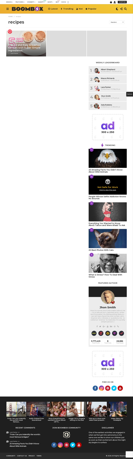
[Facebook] (97, 327)
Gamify (41, 1)
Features (19, 2)
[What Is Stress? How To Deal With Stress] (108, 263)
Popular (92, 9)
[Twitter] (100, 327)
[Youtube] (120, 388)
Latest (54, 9)
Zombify (30, 2)
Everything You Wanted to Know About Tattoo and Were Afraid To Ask (107, 224)
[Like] (10, 31)
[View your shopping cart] (111, 2)
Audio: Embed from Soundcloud (36, 419)
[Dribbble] (114, 327)
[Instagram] (101, 388)
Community (10, 456)
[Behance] (111, 327)
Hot (81, 9)
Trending (68, 9)
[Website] (118, 327)
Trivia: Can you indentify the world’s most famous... (16, 420)
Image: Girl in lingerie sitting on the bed (77, 419)
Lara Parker (106, 87)
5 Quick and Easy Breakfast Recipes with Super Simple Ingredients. (24, 48)
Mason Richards (108, 78)
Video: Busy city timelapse (117, 419)
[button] (68, 2)
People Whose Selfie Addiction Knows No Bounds (107, 197)
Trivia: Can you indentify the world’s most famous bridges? (25, 435)
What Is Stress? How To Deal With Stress (105, 276)
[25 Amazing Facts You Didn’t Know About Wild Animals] (108, 158)
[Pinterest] (107, 388)
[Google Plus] (104, 327)
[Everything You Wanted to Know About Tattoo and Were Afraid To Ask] (108, 211)
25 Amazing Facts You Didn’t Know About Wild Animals (106, 171)
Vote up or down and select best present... (97, 419)
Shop (50, 2)
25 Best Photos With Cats (101, 250)
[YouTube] (107, 327)
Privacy (32, 456)
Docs (64, 2)
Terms (38, 456)
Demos (9, 2)
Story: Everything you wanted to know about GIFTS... (57, 420)
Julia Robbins (106, 105)
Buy (57, 1)
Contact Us (22, 456)
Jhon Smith (106, 96)
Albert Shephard (108, 69)
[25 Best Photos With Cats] (108, 238)
